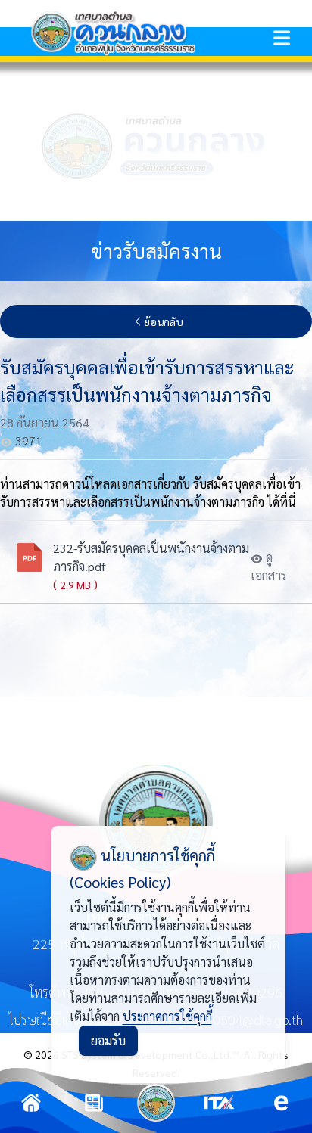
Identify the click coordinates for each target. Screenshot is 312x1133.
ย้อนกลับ (163, 321)
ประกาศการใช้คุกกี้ (167, 1016)
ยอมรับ (108, 1040)
